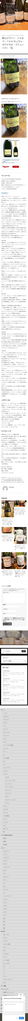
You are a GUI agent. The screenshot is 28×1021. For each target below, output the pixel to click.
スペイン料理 (6, 960)
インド (4, 726)
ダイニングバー (6, 963)
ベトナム (5, 905)
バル (4, 966)
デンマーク (5, 889)
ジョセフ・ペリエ (20, 481)
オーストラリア (6, 732)
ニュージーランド (7, 767)
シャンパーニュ (11, 35)
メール (5, 609)
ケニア (4, 873)
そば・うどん (6, 934)
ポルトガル (5, 809)
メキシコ (5, 819)
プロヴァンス (8, 793)
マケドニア (5, 812)
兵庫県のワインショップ (8, 992)
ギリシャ (5, 742)
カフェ (4, 947)
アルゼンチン (6, 716)
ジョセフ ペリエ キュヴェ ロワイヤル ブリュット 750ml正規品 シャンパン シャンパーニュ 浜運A (10, 160)
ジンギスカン (6, 953)
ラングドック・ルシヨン (10, 799)
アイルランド (6, 851)
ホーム (3, 35)
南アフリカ (5, 828)
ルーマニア (5, 822)
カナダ (4, 738)
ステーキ (5, 957)
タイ (4, 754)
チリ (4, 761)
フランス (17, 35)
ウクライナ (5, 729)
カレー (4, 950)
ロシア (4, 825)
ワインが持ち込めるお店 (6, 835)
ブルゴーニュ (8, 790)
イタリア (5, 722)
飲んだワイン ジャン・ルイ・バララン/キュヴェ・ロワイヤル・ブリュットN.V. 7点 (7, 522)
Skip (17, 1018)
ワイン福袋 (3, 985)
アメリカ (5, 713)
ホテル (4, 982)
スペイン (5, 751)
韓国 (4, 928)
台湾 (4, 921)
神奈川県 (5, 844)
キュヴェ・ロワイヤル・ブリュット (8, 481)
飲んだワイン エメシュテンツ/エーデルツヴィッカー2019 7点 (7, 573)
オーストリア (6, 735)
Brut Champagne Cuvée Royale (10, 479)
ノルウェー (5, 899)
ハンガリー (5, 771)
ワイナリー (4, 193)
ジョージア (5, 748)
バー (4, 969)
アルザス (4, 570)
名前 (4, 604)
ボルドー (8, 518)
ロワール (7, 803)
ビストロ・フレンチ (7, 979)
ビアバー (5, 976)
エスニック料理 (6, 944)
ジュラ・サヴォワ (9, 787)
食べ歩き (3, 931)
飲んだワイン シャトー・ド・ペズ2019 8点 (20, 548)
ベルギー (5, 806)
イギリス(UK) (6, 719)
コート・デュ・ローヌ (10, 780)
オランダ (5, 864)
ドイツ (4, 764)
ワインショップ (4, 989)
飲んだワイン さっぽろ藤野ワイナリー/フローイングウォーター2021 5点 (20, 574)
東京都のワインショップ (8, 995)
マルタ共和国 (6, 815)
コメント (5, 592)
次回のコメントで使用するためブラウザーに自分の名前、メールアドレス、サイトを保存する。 (14, 619)
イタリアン (5, 941)
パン (4, 973)
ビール (2, 847)
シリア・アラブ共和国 (8, 745)
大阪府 (4, 841)
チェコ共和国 (6, 758)
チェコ (4, 886)
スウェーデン (6, 876)
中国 (4, 918)
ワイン (22, 35)
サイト (4, 613)
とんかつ (5, 937)
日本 (19, 570)
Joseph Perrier (19, 479)
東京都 (4, 838)
